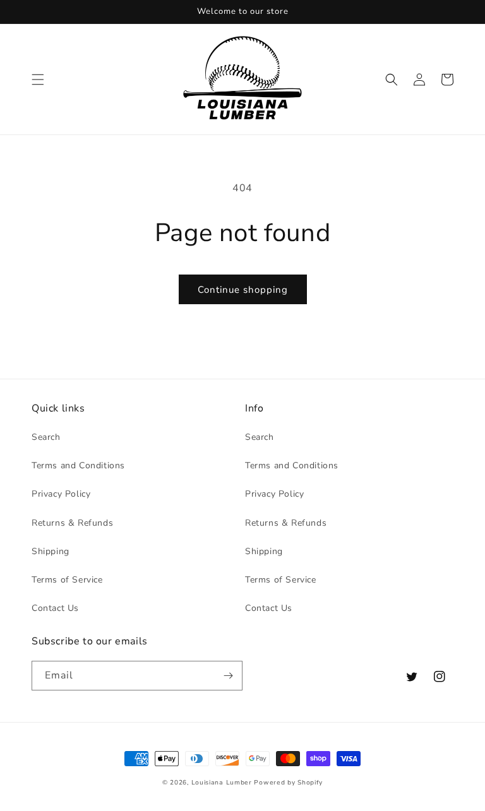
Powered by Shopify (288, 782)
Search (46, 437)
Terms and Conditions (78, 465)
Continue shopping (243, 289)
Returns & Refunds (72, 523)
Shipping (50, 551)
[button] (38, 79)
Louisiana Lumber (221, 782)
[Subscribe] (228, 675)
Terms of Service (67, 580)
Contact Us (55, 608)
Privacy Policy (61, 494)
